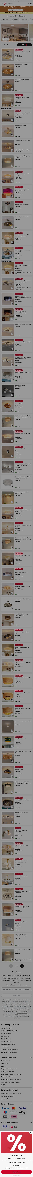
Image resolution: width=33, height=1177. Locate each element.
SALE (16, 1168)
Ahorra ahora (16, 1172)
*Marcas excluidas (16, 1175)
